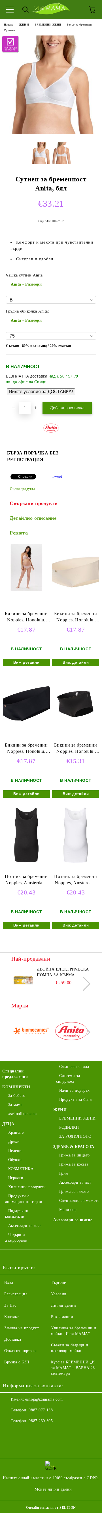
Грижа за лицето (74, 1155)
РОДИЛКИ (69, 1127)
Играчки (15, 1178)
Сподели (25, 477)
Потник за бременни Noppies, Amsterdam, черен (26, 881)
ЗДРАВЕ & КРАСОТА (73, 1147)
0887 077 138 (41, 1410)
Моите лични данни (53, 1489)
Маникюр (67, 1210)
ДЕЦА (8, 1124)
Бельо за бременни (79, 24)
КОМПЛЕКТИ (16, 1087)
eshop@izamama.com (44, 1399)
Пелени (15, 1151)
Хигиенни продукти (27, 1187)
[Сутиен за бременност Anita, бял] (51, 133)
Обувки (15, 1160)
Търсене (58, 1283)
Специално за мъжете (79, 1200)
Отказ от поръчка (20, 1351)
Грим (64, 1173)
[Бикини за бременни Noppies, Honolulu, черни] (26, 731)
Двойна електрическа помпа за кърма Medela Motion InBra (63, 972)
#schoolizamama (22, 1114)
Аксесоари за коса (24, 1225)
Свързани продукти (34, 503)
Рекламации (62, 1317)
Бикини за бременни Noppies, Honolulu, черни (26, 749)
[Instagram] (22, 1432)
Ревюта (19, 533)
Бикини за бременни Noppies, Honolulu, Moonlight (75, 618)
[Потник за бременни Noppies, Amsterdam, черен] (26, 862)
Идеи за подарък (74, 1090)
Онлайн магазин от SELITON (51, 1508)
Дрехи (14, 1141)
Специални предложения (15, 1074)
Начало (8, 24)
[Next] (83, 983)
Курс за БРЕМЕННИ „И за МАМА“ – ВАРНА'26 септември (73, 1368)
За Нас (10, 1305)
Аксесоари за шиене (72, 1220)
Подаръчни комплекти (17, 1214)
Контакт (11, 1317)
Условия (58, 1294)
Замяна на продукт (21, 1328)
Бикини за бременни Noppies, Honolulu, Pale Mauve (26, 618)
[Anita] (71, 1032)
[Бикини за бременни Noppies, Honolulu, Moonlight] (75, 599)
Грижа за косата (73, 1164)
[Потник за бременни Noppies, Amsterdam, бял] (75, 862)
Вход (8, 1283)
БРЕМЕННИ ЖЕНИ (48, 24)
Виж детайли (26, 662)
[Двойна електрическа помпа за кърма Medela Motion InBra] (23, 979)
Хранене (16, 1132)
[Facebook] (10, 1432)
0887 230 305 (41, 1421)
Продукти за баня (75, 1099)
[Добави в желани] (88, 364)
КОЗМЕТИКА (21, 1169)
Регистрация (15, 1294)
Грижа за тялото (74, 1191)
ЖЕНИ (24, 24)
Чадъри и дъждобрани (16, 1237)
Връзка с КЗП (16, 1362)
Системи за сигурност (68, 1079)
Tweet (57, 476)
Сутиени (9, 30)
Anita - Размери (26, 284)
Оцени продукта (22, 489)
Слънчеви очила (74, 1066)
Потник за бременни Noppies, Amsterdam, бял (75, 881)
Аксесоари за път (75, 1182)
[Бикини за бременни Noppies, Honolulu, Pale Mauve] (26, 590)
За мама (15, 1105)
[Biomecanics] (31, 1032)
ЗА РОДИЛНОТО (75, 1136)
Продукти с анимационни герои (23, 1199)
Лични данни (63, 1305)
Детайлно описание (33, 518)
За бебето (17, 1095)
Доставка (12, 1339)
